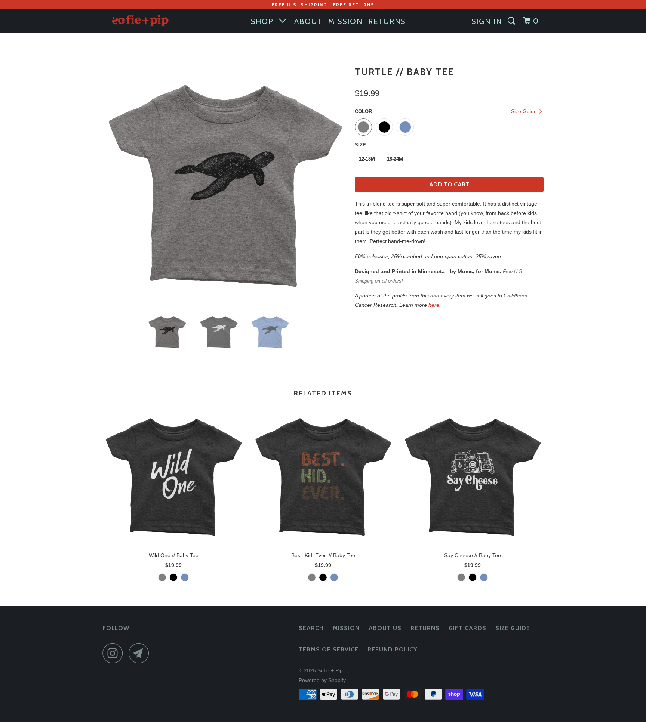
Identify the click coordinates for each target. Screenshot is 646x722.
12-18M (367, 159)
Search (311, 628)
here (433, 305)
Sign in (486, 21)
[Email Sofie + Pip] (141, 653)
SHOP (265, 21)
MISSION (345, 21)
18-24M (395, 159)
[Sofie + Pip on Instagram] (114, 653)
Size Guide (524, 111)
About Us (385, 628)
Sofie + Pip (330, 670)
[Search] (512, 21)
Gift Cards (467, 628)
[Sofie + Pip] (140, 20)
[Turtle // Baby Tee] (224, 184)
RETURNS (387, 21)
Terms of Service (329, 649)
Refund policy (392, 649)
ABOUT (308, 21)
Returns (425, 628)
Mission (346, 628)
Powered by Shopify (322, 680)
